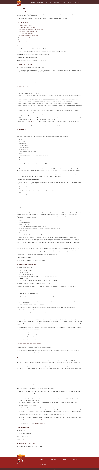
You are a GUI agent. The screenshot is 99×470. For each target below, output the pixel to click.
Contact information (23, 41)
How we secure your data (24, 37)
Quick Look (64, 459)
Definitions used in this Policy (25, 25)
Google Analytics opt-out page (39, 423)
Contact (75, 459)
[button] (35, 2)
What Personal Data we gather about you (28, 31)
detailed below (39, 165)
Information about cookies (25, 39)
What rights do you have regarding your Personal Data (31, 29)
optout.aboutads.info (35, 419)
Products (41, 459)
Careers (75, 461)
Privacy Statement (66, 461)
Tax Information (42, 464)
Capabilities (41, 461)
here (69, 421)
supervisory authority (32, 121)
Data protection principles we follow (27, 27)
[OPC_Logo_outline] (21, 458)
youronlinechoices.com (46, 419)
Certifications (53, 461)
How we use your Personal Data (26, 33)
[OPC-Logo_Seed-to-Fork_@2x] (19, 3)
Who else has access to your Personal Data (28, 35)
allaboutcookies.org (74, 419)
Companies (53, 459)
